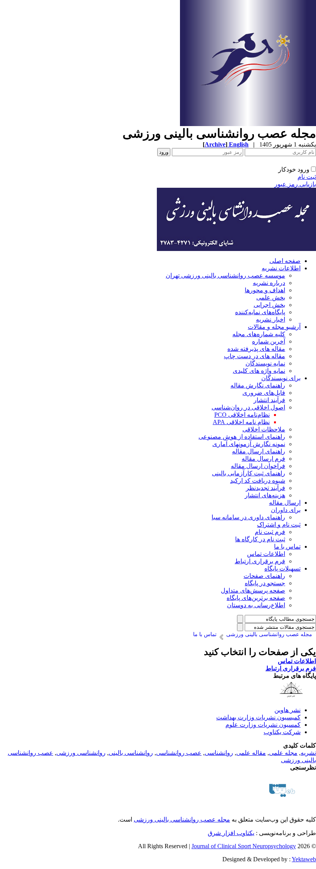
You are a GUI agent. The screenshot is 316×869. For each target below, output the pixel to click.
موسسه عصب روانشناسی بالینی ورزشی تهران (225, 275)
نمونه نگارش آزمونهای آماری (248, 444)
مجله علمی (283, 752)
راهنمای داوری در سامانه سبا (248, 517)
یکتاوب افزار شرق (231, 833)
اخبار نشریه (270, 319)
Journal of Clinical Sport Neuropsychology (244, 846)
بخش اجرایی (269, 304)
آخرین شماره (268, 341)
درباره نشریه (269, 283)
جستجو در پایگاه (265, 583)
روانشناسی (219, 752)
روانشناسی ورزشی (81, 752)
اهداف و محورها (265, 290)
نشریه (308, 752)
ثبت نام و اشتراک (279, 524)
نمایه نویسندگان (265, 363)
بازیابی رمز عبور (295, 184)
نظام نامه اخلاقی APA (241, 422)
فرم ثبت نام (270, 532)
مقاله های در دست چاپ (254, 356)
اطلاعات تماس (266, 554)
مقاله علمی (251, 752)
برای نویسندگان (281, 378)
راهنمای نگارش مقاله (257, 385)
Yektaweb (304, 859)
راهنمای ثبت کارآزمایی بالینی (248, 473)
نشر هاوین (287, 710)
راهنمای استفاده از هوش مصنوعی (241, 436)
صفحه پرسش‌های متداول (253, 590)
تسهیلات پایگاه (282, 568)
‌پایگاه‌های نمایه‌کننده (260, 312)
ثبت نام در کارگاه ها (260, 539)
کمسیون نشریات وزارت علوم (263, 724)
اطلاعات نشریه (281, 268)
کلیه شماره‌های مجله (258, 334)
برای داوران (286, 510)
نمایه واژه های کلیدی (259, 370)
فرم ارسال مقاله (263, 458)
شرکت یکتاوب (282, 732)
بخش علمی (270, 297)
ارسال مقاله (285, 502)
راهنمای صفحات (264, 576)
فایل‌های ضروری (263, 392)
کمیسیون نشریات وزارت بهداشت (258, 717)
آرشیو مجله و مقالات (274, 326)
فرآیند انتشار (269, 400)
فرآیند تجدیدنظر (265, 488)
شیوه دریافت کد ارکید (257, 480)
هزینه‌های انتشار (265, 495)
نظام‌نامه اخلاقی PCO (242, 414)
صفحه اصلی (285, 261)
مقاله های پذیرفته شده (256, 348)
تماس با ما (287, 546)
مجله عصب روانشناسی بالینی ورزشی (182, 819)
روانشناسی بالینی (131, 752)
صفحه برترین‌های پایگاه (256, 597)
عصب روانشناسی (179, 752)
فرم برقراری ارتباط (260, 561)
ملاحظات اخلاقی (263, 429)
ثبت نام (307, 176)
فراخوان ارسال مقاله (258, 466)
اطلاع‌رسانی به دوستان (256, 605)
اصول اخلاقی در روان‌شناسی (248, 407)
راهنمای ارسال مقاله (258, 451)
